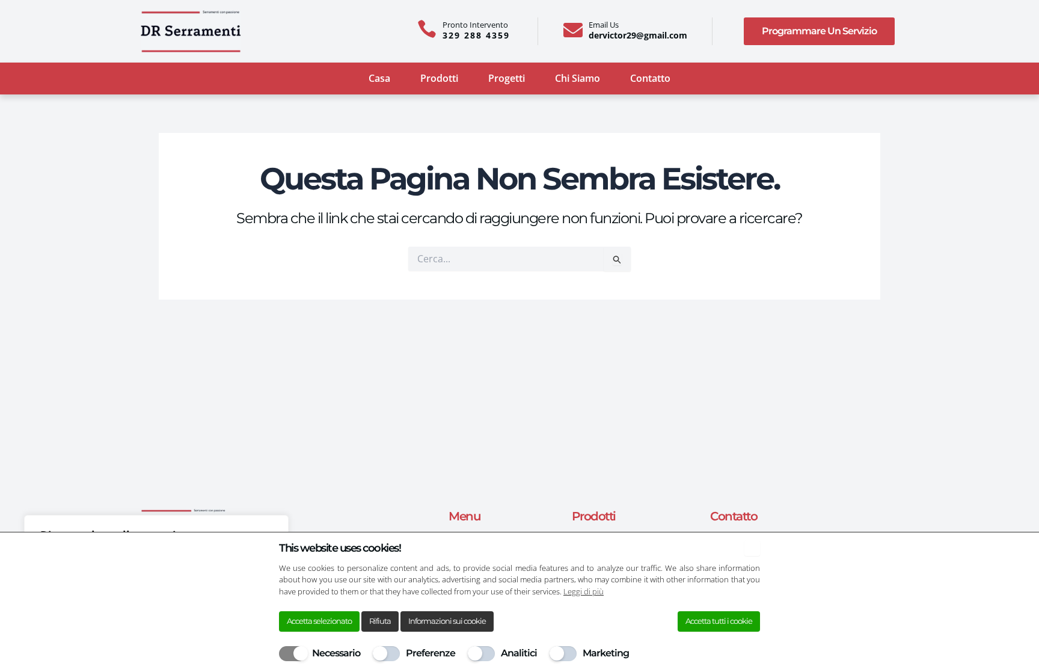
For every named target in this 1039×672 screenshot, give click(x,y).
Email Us (604, 24)
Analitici (519, 653)
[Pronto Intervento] (427, 29)
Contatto (650, 78)
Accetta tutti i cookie (718, 621)
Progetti (506, 78)
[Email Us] (573, 30)
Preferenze (430, 653)
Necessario (336, 653)
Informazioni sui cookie (447, 621)
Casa (379, 78)
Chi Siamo (577, 78)
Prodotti (439, 78)
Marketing (606, 653)
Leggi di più (583, 591)
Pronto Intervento (475, 24)
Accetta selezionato (319, 621)
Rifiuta (380, 621)
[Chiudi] (752, 548)
